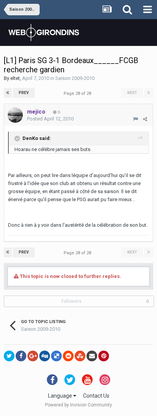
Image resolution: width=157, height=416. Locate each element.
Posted (50, 119)
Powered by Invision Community (78, 405)
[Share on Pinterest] (103, 356)
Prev (24, 93)
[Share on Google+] (32, 356)
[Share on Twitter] (9, 356)
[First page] (8, 93)
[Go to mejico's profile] (15, 115)
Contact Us (96, 396)
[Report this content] (135, 119)
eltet (15, 78)
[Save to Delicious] (56, 356)
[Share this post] (145, 119)
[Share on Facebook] (21, 356)
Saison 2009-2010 (75, 78)
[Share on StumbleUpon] (80, 356)
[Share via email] (92, 356)
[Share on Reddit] (68, 356)
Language (60, 396)
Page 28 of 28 (78, 93)
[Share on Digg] (44, 356)
